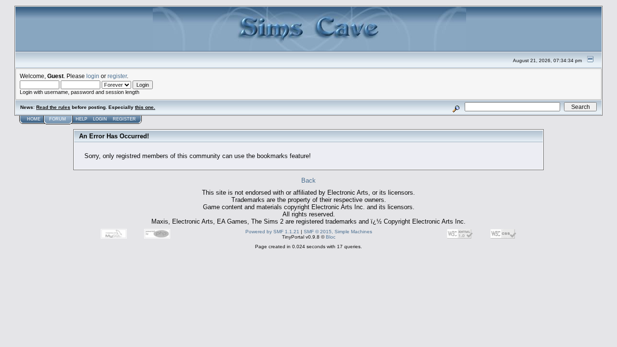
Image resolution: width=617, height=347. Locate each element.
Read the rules (53, 107)
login (92, 76)
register (117, 76)
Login (100, 119)
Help (81, 119)
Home (33, 119)
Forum (57, 119)
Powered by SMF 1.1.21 (272, 231)
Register (124, 119)
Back (308, 180)
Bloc (330, 237)
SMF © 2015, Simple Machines (338, 231)
